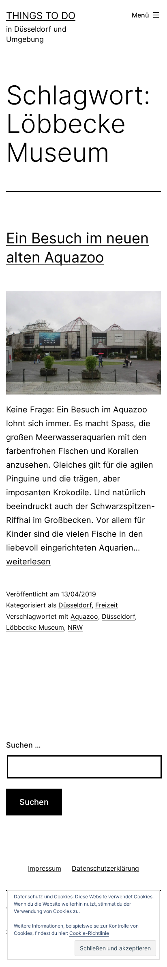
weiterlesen (28, 561)
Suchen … (23, 745)
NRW (75, 627)
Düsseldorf (75, 605)
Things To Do (40, 16)
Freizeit (106, 605)
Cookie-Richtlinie (89, 933)
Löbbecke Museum (35, 627)
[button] (115, 948)
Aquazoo (84, 616)
